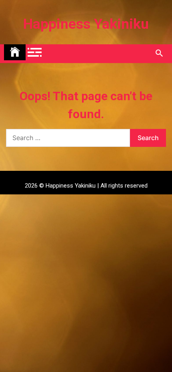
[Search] (159, 53)
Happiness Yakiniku (86, 24)
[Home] (15, 52)
